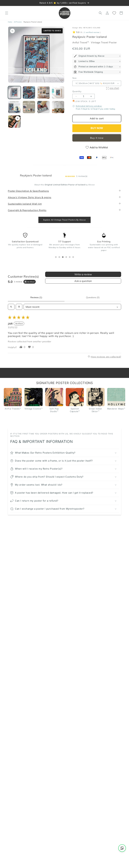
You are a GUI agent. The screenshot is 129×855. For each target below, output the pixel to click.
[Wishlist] (114, 13)
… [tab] (56, 257)
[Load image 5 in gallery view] (14, 107)
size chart (114, 88)
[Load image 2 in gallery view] (29, 92)
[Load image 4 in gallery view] (58, 92)
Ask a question (83, 281)
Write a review (83, 274)
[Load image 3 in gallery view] (43, 92)
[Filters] (19, 307)
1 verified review (92, 32)
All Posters (18, 22)
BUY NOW (97, 128)
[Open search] (11, 307)
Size (74, 78)
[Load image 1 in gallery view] (14, 92)
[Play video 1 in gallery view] (14, 121)
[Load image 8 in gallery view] (58, 107)
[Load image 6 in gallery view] (29, 107)
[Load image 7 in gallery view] (43, 107)
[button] (6, 13)
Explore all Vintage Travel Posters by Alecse (64, 220)
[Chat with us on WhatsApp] (122, 848)
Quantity (76, 91)
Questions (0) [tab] (93, 297)
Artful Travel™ (81, 42)
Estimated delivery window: (89, 106)
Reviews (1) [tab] (36, 297)
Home (10, 22)
